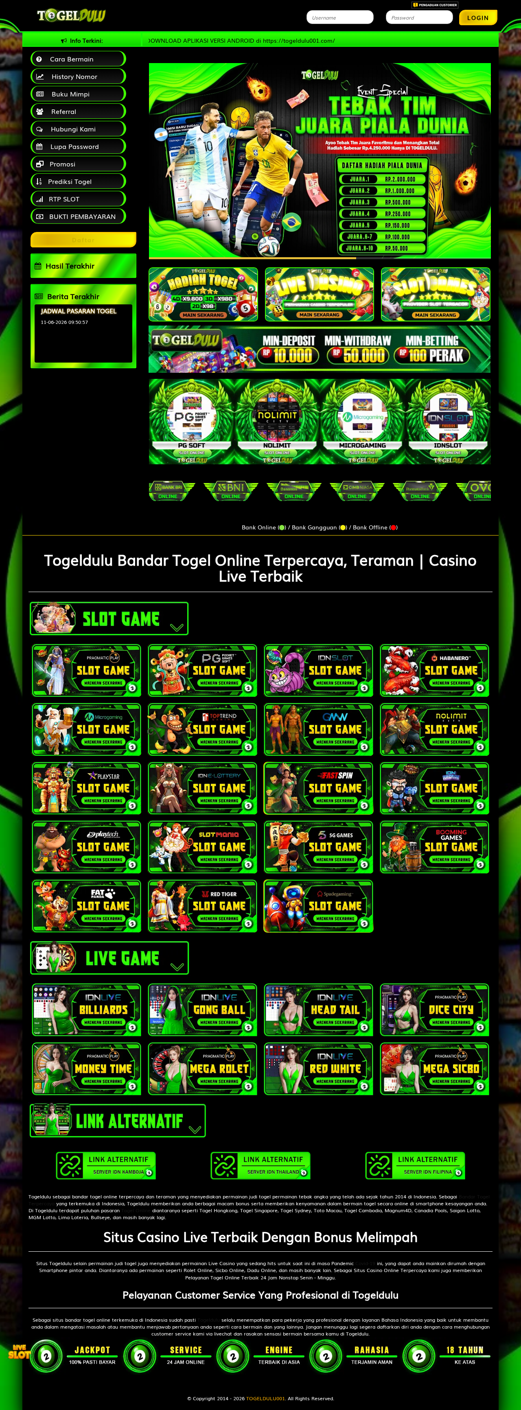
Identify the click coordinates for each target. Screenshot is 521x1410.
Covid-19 (365, 1263)
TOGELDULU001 (265, 1398)
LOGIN (478, 17)
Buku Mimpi (69, 93)
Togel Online (136, 1210)
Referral (61, 111)
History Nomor (72, 76)
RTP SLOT (63, 198)
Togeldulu (208, 1319)
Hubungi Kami (71, 128)
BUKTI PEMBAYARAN (81, 216)
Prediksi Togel (69, 181)
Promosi (61, 163)
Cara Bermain (70, 58)
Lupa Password (72, 146)
